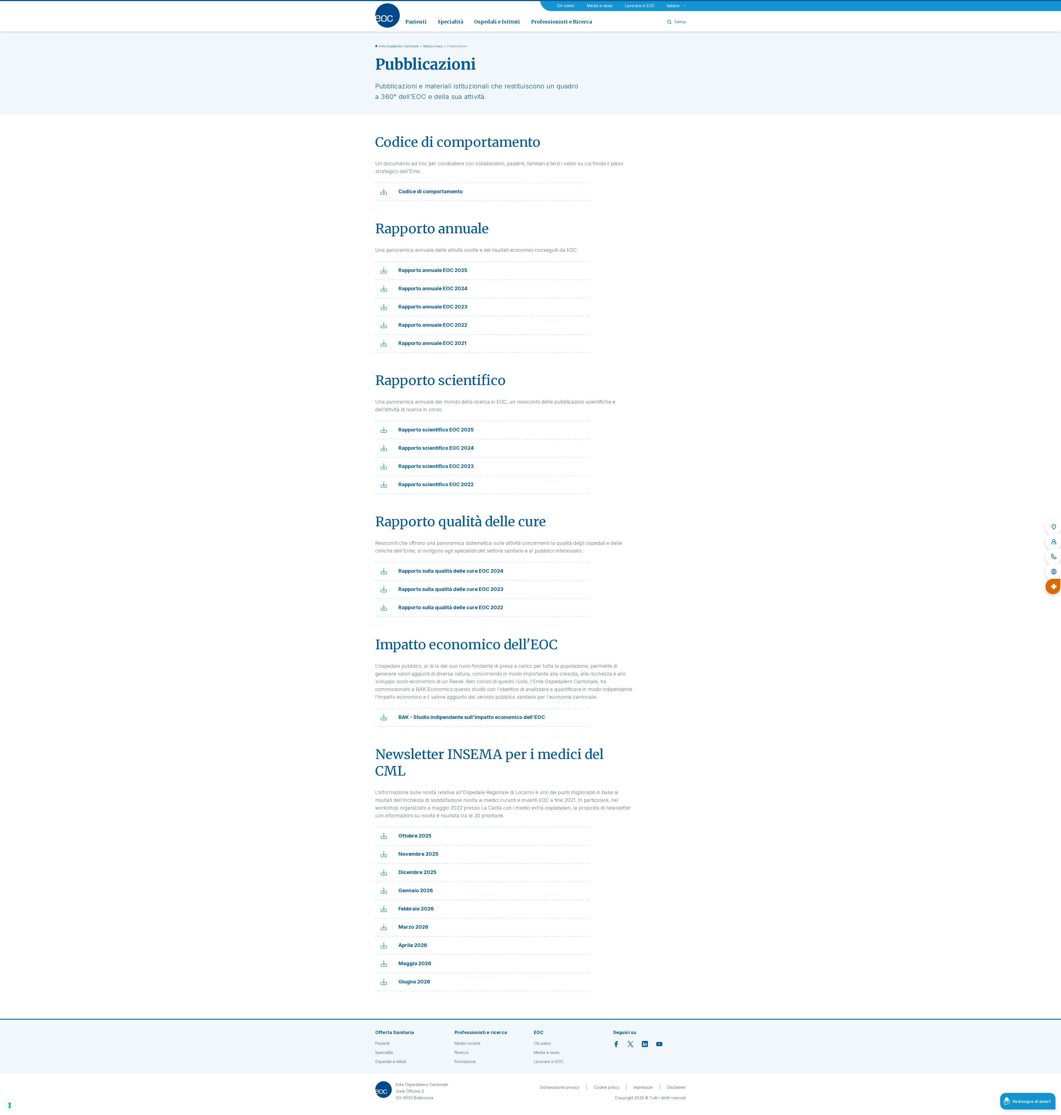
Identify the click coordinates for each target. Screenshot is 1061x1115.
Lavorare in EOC (640, 5)
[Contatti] (1053, 556)
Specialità (384, 1052)
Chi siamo (565, 5)
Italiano (673, 5)
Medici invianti (467, 1043)
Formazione (465, 1061)
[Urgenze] (1053, 586)
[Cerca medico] (1053, 541)
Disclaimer (676, 1087)
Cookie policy (606, 1087)
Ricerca (461, 1052)
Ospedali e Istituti (390, 1061)
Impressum (643, 1087)
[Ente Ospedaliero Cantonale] (387, 15)
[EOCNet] (1053, 571)
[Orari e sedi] (1053, 527)
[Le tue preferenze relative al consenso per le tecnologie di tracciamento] (9, 1105)
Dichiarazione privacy (559, 1087)
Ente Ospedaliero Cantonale (399, 46)
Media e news (600, 5)
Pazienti (382, 1043)
